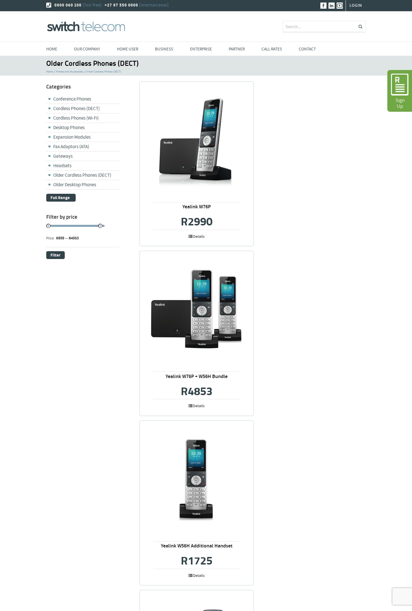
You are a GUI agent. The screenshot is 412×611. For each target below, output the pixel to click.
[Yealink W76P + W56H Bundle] (197, 308)
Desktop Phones (69, 127)
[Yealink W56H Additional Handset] (197, 477)
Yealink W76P (196, 206)
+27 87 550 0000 (121, 5)
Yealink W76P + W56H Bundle (197, 376)
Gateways (63, 156)
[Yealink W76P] (197, 138)
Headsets (62, 165)
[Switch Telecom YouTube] (340, 6)
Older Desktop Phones (74, 184)
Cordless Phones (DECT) (76, 108)
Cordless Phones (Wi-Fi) (76, 118)
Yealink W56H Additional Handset (196, 545)
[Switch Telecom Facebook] (323, 6)
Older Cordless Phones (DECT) (82, 175)
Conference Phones (72, 99)
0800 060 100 (68, 5)
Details (199, 236)
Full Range (60, 198)
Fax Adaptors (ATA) (71, 146)
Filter (55, 255)
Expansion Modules (72, 137)
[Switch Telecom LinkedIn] (331, 6)
